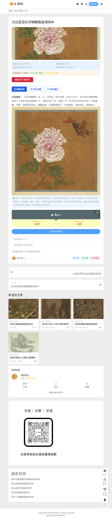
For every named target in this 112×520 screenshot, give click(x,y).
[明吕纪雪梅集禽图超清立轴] (23, 309)
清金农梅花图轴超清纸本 (22, 483)
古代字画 (18, 10)
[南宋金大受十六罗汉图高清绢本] (56, 309)
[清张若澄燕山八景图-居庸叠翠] (23, 342)
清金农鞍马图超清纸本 (21, 488)
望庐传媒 (55, 513)
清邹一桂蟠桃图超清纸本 (22, 496)
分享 (77, 258)
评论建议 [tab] (54, 89)
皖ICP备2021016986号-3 (56, 515)
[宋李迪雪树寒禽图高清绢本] (88, 309)
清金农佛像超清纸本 (20, 492)
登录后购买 (57, 231)
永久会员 (80, 222)
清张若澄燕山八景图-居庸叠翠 (22, 357)
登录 (95, 4)
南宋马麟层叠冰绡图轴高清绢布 (25, 479)
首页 (10, 10)
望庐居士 (21, 258)
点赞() (96, 258)
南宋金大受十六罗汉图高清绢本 (55, 324)
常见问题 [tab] (37, 89)
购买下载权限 (23, 79)
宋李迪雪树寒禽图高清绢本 (86, 324)
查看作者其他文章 (56, 392)
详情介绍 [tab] (20, 89)
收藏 (86, 258)
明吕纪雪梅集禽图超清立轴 (21, 324)
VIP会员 (38, 222)
